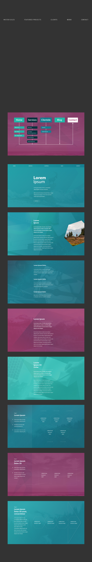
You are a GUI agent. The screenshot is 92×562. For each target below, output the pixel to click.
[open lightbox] (46, 135)
